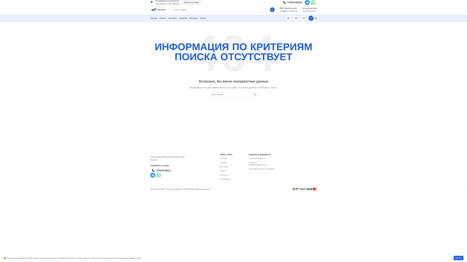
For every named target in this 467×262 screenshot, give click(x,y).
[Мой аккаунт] (288, 18)
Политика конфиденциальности (258, 163)
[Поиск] (272, 9)
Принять (458, 258)
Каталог (223, 162)
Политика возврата (257, 158)
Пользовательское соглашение (262, 169)
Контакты (224, 175)
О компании (225, 179)
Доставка (224, 166)
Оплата (223, 171)
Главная (223, 158)
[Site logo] (158, 9)
